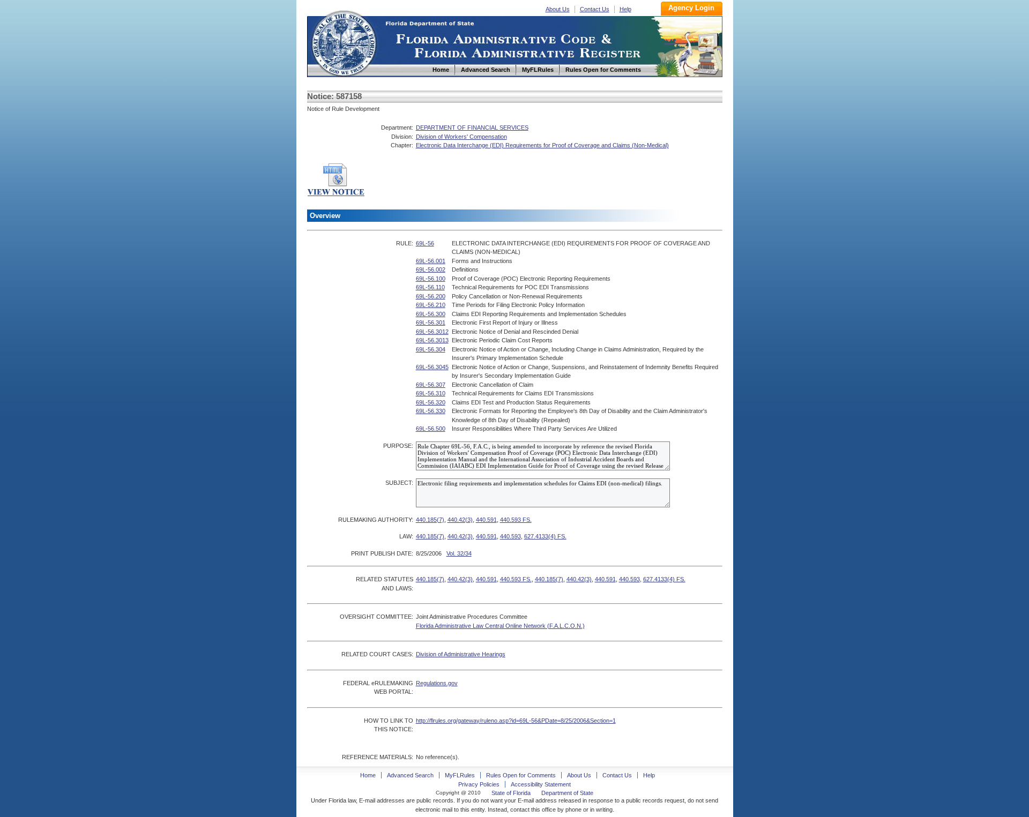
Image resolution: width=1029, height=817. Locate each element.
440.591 (486, 519)
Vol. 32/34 (459, 553)
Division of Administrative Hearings (460, 654)
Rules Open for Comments (521, 775)
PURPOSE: (398, 446)
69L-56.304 (430, 349)
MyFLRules (460, 775)
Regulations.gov (437, 683)
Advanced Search (410, 775)
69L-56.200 (430, 296)
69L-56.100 (430, 278)
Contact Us (594, 9)
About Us (558, 9)
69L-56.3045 (432, 367)
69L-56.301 (430, 322)
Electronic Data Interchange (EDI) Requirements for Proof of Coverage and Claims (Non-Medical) (542, 145)
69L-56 (425, 243)
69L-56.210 (430, 305)
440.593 (510, 536)
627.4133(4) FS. (545, 536)
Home (343, 42)
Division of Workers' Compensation (461, 136)
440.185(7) (430, 519)
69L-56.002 (430, 269)
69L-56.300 (430, 314)
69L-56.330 (430, 411)
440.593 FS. (516, 519)
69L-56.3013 (432, 340)
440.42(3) (460, 519)
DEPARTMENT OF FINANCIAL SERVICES (472, 127)
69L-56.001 (430, 261)
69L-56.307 (430, 384)
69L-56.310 (430, 393)
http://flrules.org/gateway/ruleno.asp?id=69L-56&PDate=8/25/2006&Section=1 (516, 720)
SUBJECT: (399, 482)
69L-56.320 (430, 402)
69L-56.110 (430, 287)
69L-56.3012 (432, 331)
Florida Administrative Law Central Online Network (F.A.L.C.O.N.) (500, 626)
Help (625, 9)
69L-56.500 (430, 428)
